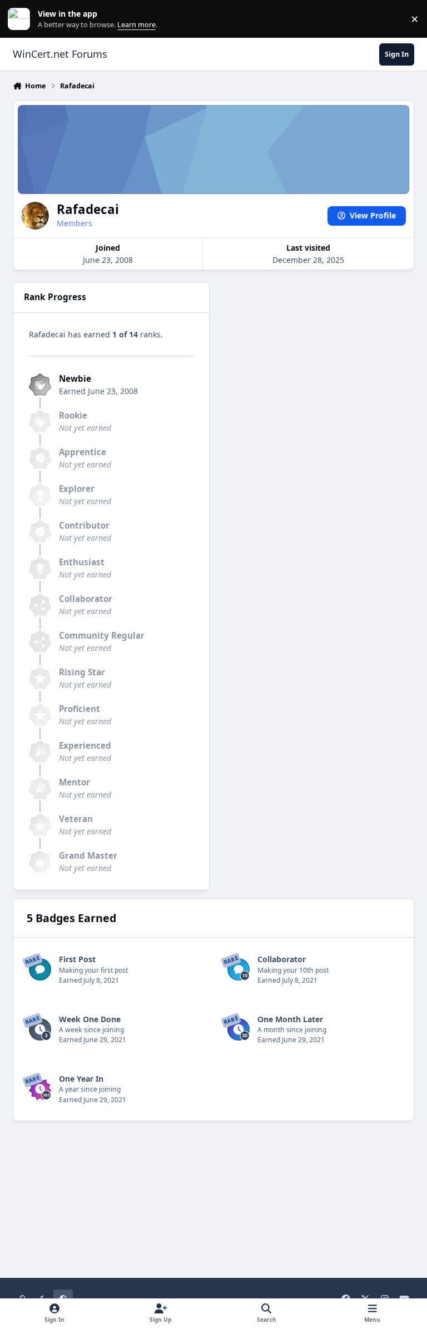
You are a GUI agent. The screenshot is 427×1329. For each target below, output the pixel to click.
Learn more (21, 19)
